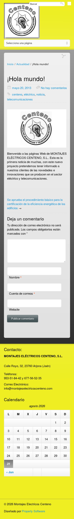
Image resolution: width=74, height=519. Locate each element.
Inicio (10, 64)
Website (14, 309)
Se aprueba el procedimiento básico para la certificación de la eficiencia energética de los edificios (36, 204)
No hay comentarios (54, 88)
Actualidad (22, 64)
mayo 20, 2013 (21, 88)
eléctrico (29, 94)
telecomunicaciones (20, 99)
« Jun (10, 472)
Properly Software (33, 511)
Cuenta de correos (21, 293)
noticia (40, 94)
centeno (17, 94)
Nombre (14, 277)
